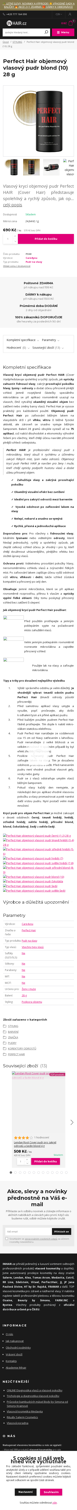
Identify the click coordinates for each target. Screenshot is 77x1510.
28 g (24, 995)
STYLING (17, 41)
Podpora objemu (32, 1002)
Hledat (46, 32)
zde (54, 1502)
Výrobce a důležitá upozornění (36, 902)
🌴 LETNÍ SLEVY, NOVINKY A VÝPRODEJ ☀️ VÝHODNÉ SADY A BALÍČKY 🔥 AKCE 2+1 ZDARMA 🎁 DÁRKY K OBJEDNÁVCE (38, 5)
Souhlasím (51, 1492)
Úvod (6, 41)
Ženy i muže (29, 989)
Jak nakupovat (15, 1341)
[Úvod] (16, 23)
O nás (9, 1334)
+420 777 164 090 (16, 14)
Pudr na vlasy (34, 261)
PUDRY (12, 1043)
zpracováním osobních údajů (41, 1238)
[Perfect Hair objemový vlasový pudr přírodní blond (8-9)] (38, 870)
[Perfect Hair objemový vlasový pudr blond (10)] (33, 876)
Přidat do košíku (46, 238)
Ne (23, 953)
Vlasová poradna (17, 1423)
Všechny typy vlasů (33, 947)
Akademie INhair (16, 1367)
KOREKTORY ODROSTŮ (22, 1048)
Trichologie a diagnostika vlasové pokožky (33, 1396)
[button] (11, 1172)
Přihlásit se (61, 1231)
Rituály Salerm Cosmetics (22, 1417)
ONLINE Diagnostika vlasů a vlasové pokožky (34, 1390)
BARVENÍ (13, 1032)
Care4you (31, 257)
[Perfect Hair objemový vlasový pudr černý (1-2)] (37, 835)
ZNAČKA (13, 1037)
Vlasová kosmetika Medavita (25, 1411)
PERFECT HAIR (16, 1054)
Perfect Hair (29, 930)
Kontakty (11, 1361)
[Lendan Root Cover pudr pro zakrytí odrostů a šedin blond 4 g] (38, 1075)
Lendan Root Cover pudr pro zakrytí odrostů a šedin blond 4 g (35, 1144)
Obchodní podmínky (18, 1347)
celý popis (12, 205)
